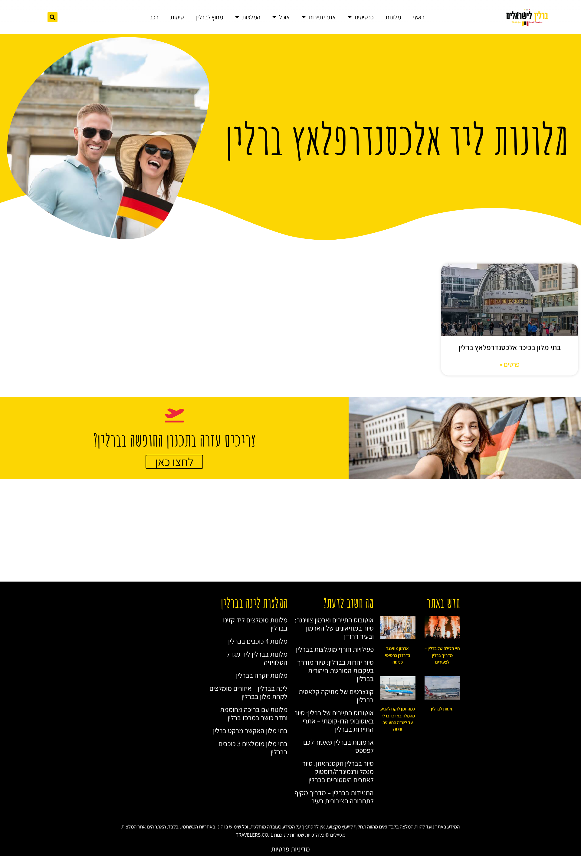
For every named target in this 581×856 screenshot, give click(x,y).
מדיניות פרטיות (290, 849)
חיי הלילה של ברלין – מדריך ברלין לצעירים (442, 655)
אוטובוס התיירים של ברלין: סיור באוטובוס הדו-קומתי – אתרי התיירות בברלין (334, 721)
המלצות (251, 17)
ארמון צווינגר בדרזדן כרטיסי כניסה (397, 655)
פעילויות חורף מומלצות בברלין (335, 649)
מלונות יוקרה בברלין (261, 675)
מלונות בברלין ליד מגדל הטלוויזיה (256, 658)
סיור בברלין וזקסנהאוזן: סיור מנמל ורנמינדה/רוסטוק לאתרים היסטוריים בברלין (338, 771)
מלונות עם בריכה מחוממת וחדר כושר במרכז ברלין (253, 713)
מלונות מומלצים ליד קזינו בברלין (255, 624)
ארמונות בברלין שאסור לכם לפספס (338, 746)
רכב (154, 17)
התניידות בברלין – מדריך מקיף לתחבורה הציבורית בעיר (334, 796)
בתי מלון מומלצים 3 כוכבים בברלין (252, 747)
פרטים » (510, 364)
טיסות (177, 17)
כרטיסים (364, 17)
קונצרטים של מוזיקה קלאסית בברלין (336, 695)
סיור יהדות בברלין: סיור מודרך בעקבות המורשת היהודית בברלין (335, 670)
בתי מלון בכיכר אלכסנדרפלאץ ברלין (509, 347)
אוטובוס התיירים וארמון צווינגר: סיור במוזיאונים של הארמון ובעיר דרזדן (334, 628)
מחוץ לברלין (209, 17)
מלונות (393, 17)
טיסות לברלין (442, 709)
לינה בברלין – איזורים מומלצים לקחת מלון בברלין (248, 692)
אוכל (284, 17)
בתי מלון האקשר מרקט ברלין (250, 730)
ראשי (418, 17)
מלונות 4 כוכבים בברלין (257, 641)
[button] (52, 17)
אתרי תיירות (322, 17)
